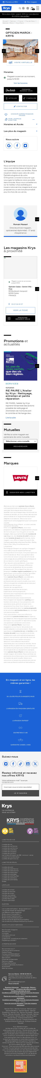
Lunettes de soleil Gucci (9, 878)
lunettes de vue (23, 1028)
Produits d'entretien (8, 900)
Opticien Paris (8, 1008)
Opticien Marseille (26, 1014)
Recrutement (6, 957)
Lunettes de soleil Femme (10, 869)
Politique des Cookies (9, 963)
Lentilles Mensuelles (8, 898)
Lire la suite (11, 418)
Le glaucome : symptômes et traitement (14, 938)
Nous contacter (13, 983)
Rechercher (20, 446)
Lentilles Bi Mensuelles (9, 897)
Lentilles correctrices (8, 891)
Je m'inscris (20, 793)
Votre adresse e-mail (15, 781)
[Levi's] (20, 478)
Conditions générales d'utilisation (12, 965)
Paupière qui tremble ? (9, 940)
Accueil (5, 21)
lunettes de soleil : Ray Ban (23, 1044)
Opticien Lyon (31, 1008)
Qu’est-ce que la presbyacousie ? (12, 917)
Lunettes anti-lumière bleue (10, 857)
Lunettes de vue (7, 844)
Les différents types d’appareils (12, 912)
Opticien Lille (15, 1012)
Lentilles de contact (8, 889)
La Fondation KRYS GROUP (11, 956)
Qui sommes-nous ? (8, 949)
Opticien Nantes (24, 1010)
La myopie (5, 933)
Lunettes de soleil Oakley (10, 879)
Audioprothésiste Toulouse (12, 1019)
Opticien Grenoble (14, 1014)
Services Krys (6, 931)
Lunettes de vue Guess (9, 851)
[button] (32, 8)
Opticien (13, 21)
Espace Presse (6, 952)
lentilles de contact (12, 1028)
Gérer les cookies (7, 968)
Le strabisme (6, 937)
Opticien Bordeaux (12, 1010)
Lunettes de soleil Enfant (10, 872)
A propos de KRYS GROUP (11, 954)
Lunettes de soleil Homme (10, 870)
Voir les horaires (20, 83)
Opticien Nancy (12, 1017)
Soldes (4, 881)
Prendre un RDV (11, 2)
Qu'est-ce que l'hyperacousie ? (11, 916)
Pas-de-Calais (30, 21)
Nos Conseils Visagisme (9, 929)
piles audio (11, 1030)
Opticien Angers (31, 1016)
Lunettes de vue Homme (10, 848)
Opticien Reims (20, 1016)
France (20, 21)
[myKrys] (23, 8)
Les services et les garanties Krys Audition (15, 919)
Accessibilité (6, 966)
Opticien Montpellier (26, 1012)
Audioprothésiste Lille (29, 1019)
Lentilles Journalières (8, 895)
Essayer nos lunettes (22, 492)
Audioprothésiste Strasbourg (14, 1021)
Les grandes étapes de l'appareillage (13, 910)
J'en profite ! (24, 16)
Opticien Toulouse (20, 1008)
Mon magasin (32, 2)
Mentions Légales (7, 961)
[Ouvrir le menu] (37, 8)
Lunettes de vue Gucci (9, 853)
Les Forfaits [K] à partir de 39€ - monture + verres (17, 855)
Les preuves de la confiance (10, 950)
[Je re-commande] (27, 8)
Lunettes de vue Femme (9, 846)
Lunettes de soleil (7, 867)
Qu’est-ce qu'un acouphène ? (11, 914)
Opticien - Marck (8, 23)
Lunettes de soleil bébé (9, 874)
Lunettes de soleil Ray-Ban (10, 876)
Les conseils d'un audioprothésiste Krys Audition (17, 921)
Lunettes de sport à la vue (10, 858)
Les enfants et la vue (8, 935)
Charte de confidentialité (10, 959)
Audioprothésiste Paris (25, 1017)
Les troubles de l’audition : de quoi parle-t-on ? (16, 909)
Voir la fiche (20, 310)
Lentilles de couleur (8, 893)
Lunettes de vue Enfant (9, 850)
